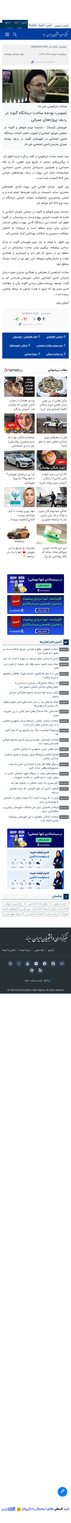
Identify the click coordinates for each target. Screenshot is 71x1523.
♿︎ (62, 1491)
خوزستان (62, 47)
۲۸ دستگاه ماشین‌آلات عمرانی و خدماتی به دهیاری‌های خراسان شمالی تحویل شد (37, 685)
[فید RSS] (40, 971)
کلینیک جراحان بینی (34, 914)
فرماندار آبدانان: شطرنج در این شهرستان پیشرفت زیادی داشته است (33, 819)
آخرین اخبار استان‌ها (51, 642)
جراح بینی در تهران (13, 904)
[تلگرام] (35, 964)
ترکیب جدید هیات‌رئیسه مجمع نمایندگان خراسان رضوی (34, 695)
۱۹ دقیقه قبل (64, 649)
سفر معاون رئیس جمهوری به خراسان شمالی (36, 749)
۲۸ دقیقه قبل (64, 674)
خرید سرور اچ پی (28, 909)
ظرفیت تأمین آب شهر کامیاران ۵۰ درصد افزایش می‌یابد (34, 791)
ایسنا (55, 34)
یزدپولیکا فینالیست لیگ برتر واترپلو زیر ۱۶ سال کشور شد (32, 732)
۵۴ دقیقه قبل (64, 755)
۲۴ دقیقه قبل (64, 664)
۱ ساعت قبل (64, 764)
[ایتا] (53, 964)
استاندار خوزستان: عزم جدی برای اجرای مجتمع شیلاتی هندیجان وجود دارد (30, 742)
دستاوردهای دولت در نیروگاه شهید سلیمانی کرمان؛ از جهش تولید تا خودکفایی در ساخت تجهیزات (32, 775)
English (33, 25)
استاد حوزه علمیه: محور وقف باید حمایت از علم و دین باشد (31, 666)
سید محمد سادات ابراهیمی (49, 346)
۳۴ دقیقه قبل (64, 711)
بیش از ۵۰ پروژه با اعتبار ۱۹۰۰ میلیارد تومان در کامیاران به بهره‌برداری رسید (31, 800)
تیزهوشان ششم (10, 909)
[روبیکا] (61, 964)
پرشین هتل (52, 914)
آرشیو (24, 22)
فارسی (48, 25)
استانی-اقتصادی (54, 337)
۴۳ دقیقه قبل (64, 730)
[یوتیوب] (27, 964)
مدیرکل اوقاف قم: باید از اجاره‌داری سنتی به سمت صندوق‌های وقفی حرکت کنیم (33, 766)
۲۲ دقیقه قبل (64, 659)
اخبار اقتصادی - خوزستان (25, 337)
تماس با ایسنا (9, 950)
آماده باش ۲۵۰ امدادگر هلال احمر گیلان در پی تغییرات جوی (31, 713)
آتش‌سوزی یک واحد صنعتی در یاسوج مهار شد (35, 783)
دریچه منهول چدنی (12, 914)
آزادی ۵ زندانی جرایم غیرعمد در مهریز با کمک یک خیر (31, 659)
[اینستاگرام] (10, 964)
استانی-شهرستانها (19, 346)
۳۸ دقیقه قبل (64, 721)
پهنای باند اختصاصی (38, 904)
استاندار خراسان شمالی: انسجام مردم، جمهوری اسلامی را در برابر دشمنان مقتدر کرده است (31, 723)
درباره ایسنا (25, 950)
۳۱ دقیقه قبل (64, 683)
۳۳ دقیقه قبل (64, 702)
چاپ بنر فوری (60, 904)
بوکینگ (64, 914)
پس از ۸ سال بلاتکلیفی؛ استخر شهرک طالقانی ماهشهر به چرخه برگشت (31, 676)
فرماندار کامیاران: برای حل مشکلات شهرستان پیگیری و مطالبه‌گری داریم (31, 809)
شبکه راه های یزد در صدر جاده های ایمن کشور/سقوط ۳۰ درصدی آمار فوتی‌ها (31, 704)
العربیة (41, 25)
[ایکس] (18, 964)
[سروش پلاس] (44, 964)
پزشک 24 (43, 909)
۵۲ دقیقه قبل (64, 749)
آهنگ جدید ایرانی (59, 909)
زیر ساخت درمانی (54, 354)
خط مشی (39, 950)
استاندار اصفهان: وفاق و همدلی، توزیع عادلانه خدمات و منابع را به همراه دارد (31, 651)
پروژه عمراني (30, 354)
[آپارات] (31, 971)
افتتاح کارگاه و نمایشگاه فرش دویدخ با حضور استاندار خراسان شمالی (32, 757)
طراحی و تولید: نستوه (34, 980)
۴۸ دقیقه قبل (64, 740)
